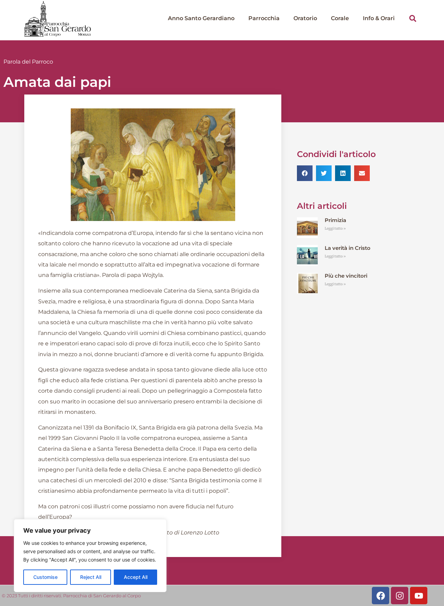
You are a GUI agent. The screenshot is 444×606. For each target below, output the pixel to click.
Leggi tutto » (335, 228)
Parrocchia (264, 18)
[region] (90, 555)
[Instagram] (399, 595)
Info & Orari (379, 18)
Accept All (135, 577)
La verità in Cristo (347, 248)
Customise (45, 577)
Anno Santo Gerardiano (201, 18)
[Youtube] (418, 595)
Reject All (90, 577)
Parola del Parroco (28, 61)
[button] (413, 18)
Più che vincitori (346, 275)
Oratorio (305, 18)
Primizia (335, 220)
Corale (340, 18)
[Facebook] (380, 595)
